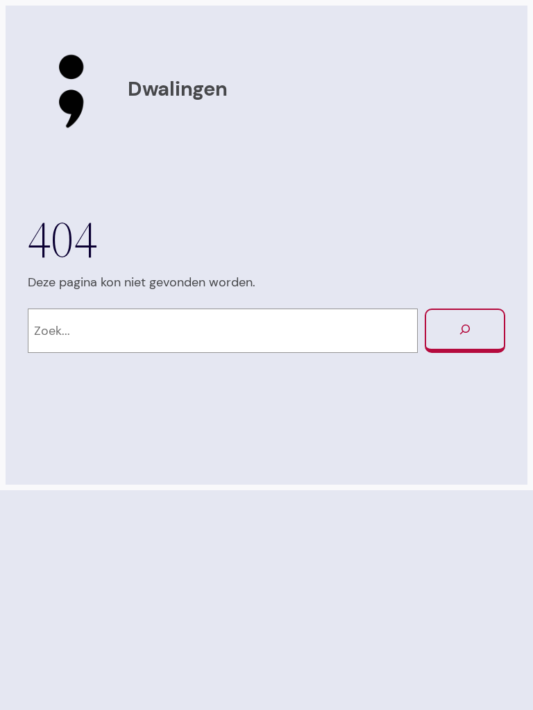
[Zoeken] (465, 331)
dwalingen (177, 89)
